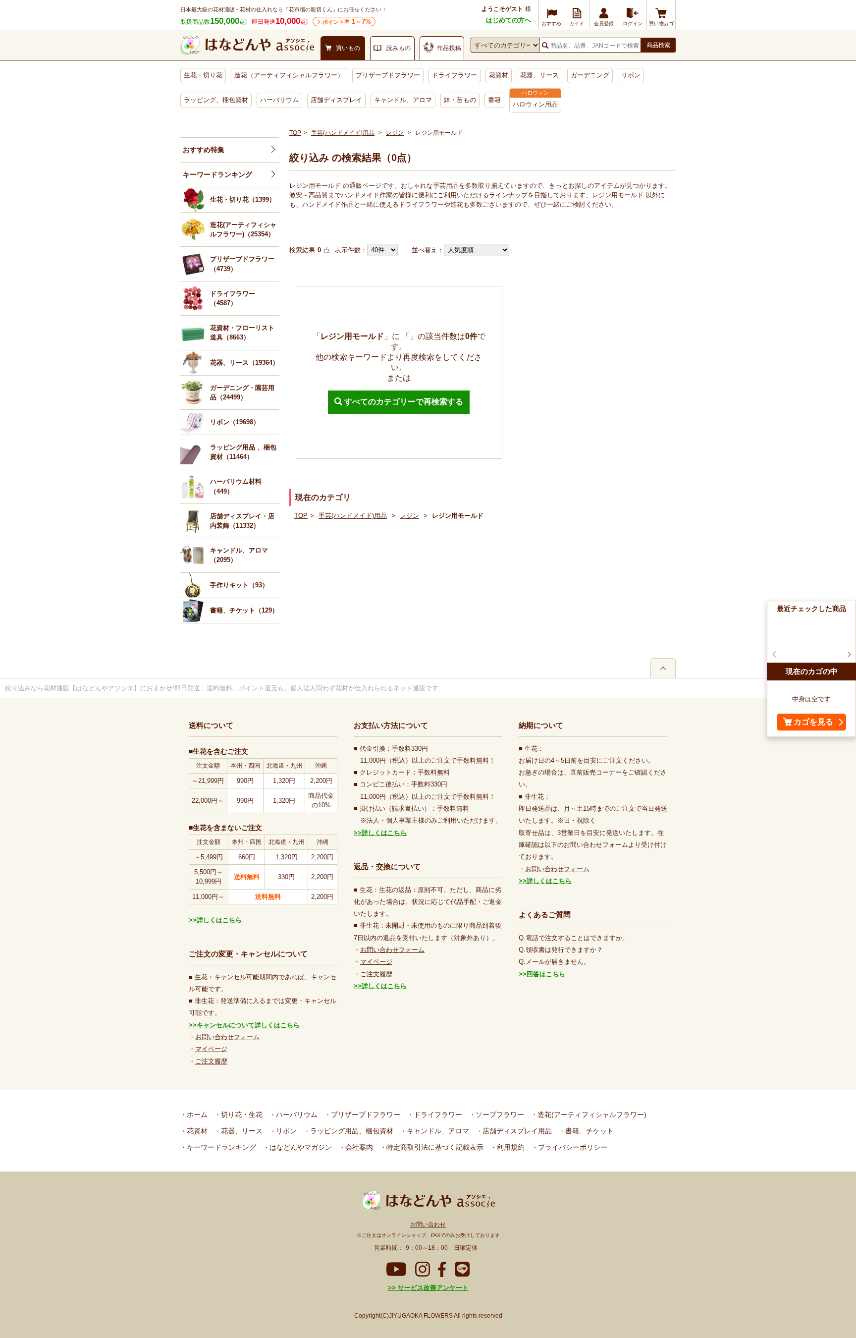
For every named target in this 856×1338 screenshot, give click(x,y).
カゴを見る (813, 722)
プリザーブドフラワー (388, 75)
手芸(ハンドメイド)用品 (342, 132)
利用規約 (510, 1147)
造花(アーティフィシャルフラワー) (590, 1114)
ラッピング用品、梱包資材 (350, 1131)
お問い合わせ (428, 1224)
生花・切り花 (203, 75)
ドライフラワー (454, 75)
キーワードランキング (217, 174)
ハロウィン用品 (535, 104)
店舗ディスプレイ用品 (516, 1131)
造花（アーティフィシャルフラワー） (289, 75)
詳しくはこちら (219, 920)
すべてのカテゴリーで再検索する (402, 401)
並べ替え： (428, 250)
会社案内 (358, 1147)
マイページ (211, 1049)
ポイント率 (346, 21)
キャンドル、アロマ (403, 100)
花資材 (498, 75)
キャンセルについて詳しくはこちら (248, 1025)
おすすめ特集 (203, 150)
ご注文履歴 (211, 1061)
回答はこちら (546, 974)
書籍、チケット (588, 1131)
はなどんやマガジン (300, 1147)
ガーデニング (590, 75)
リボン (631, 75)
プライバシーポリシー (571, 1147)
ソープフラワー (499, 1114)
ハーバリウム (279, 100)
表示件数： (351, 250)
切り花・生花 (241, 1114)
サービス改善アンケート (432, 1287)
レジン (395, 132)
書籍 (494, 100)
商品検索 (658, 45)
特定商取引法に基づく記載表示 (433, 1147)
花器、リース (539, 75)
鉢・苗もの (460, 100)
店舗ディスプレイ (336, 100)
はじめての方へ (508, 20)
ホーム (196, 1114)
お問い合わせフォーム (227, 1037)
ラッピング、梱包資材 (216, 100)
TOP (295, 132)
